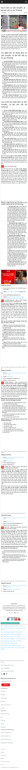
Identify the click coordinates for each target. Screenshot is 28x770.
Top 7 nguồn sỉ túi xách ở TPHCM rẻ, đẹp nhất (11, 645)
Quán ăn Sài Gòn (5, 713)
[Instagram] (15, 613)
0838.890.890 (10, 376)
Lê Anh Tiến (14, 603)
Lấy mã (6, 684)
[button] (26, 2)
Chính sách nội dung (6, 739)
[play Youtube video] (14, 277)
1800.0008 (16, 291)
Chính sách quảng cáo (6, 732)
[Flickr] (12, 613)
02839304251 (10, 589)
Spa (2, 717)
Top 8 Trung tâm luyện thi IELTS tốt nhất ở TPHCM (12, 625)
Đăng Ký (3, 701)
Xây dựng (3, 727)
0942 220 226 (10, 521)
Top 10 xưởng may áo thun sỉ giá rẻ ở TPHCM (11, 640)
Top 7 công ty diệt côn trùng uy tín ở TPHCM (10, 636)
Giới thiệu (3, 691)
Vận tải (2, 723)
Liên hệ (2, 708)
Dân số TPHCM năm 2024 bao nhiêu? (9, 643)
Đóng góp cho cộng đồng (7, 742)
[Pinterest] (18, 613)
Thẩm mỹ (3, 720)
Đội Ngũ (3, 694)
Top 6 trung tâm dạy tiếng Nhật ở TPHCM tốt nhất (12, 632)
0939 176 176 (10, 460)
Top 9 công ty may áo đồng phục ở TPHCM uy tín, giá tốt (13, 638)
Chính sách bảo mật (5, 704)
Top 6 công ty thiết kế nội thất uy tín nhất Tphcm (11, 634)
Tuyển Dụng (4, 698)
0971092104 (16, 589)
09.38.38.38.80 (10, 291)
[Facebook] (10, 613)
